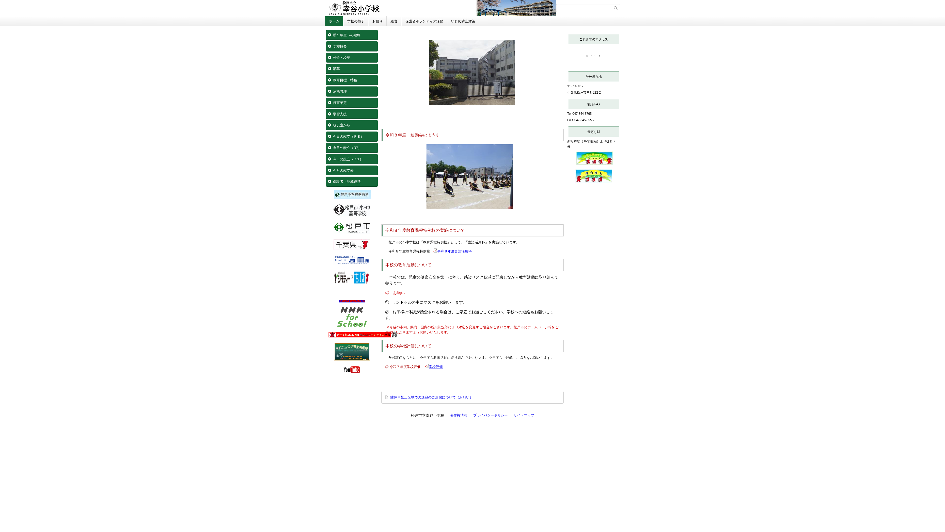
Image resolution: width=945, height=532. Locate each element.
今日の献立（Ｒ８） (348, 136)
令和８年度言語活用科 (454, 251)
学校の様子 (355, 21)
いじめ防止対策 (463, 21)
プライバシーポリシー (490, 415)
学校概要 (340, 46)
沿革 (336, 69)
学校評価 (436, 367)
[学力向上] (593, 182)
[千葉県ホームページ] (351, 249)
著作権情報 (458, 415)
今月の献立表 (343, 170)
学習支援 (340, 114)
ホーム (334, 21)
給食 (394, 21)
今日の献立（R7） (347, 148)
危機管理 (340, 91)
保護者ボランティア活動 (424, 21)
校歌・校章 (341, 58)
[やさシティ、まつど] (351, 232)
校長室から (341, 125)
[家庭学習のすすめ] (594, 164)
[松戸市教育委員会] (352, 198)
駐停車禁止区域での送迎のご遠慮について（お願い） (431, 397)
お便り (377, 21)
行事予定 (340, 103)
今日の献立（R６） (348, 159)
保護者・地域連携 (347, 181)
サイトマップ (524, 415)
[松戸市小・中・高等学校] (351, 215)
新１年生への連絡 (347, 35)
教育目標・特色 (345, 80)
